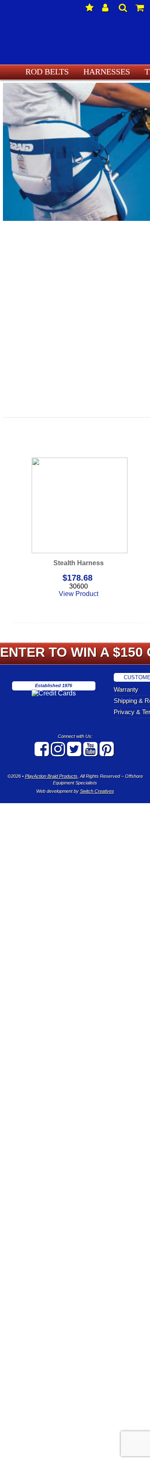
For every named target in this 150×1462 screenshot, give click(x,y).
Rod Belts (53, 71)
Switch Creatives (97, 791)
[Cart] (139, 8)
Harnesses (102, 71)
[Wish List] (89, 8)
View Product (78, 593)
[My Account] (106, 8)
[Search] (123, 8)
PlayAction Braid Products (51, 776)
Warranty (133, 690)
